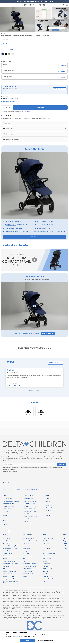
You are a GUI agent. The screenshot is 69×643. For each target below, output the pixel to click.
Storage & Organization (9, 571)
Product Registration (30, 509)
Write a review (54, 363)
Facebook (49, 508)
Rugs (4, 569)
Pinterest (48, 510)
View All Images (53, 28)
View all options (47, 333)
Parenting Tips (28, 498)
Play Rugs (45, 566)
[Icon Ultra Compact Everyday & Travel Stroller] (2, 53)
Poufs (44, 581)
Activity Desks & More (49, 553)
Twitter (48, 515)
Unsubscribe (6, 482)
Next (9, 531)
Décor (24, 558)
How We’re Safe (7, 498)
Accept (27, 640)
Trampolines (46, 563)
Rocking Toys (47, 561)
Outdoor (45, 551)
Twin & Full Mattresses (29, 566)
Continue (61, 464)
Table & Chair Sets (28, 556)
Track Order (27, 519)
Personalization (7, 551)
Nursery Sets (6, 538)
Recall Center (7, 509)
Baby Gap (5, 543)
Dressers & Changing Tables (11, 546)
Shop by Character (28, 574)
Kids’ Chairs (26, 553)
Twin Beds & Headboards (30, 541)
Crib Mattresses (7, 553)
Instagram (49, 505)
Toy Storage (46, 548)
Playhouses (46, 543)
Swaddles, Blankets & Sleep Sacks (10, 582)
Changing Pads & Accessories (11, 579)
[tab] (29, 390)
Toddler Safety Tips (8, 506)
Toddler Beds (26, 543)
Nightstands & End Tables (10, 563)
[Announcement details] (39, 489)
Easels (44, 546)
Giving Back (6, 518)
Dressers (25, 546)
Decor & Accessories (9, 561)
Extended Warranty (30, 511)
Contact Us (27, 521)
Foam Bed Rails (27, 569)
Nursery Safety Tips (8, 504)
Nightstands (26, 548)
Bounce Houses (47, 569)
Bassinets (5, 558)
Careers (5, 524)
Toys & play (46, 541)
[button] (34, 260)
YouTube (48, 513)
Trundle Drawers (7, 574)
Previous (4, 531)
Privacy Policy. (31, 636)
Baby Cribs (6, 541)
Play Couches (47, 558)
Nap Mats (25, 576)
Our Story (5, 515)
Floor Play (45, 574)
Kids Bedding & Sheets (29, 563)
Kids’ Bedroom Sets (28, 538)
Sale (47, 498)
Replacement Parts (30, 506)
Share (62, 28)
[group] (34, 66)
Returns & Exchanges (30, 516)
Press (4, 520)
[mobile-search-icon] (63, 5)
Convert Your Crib (29, 504)
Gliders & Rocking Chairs (10, 548)
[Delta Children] (34, 444)
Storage (25, 551)
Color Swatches (29, 524)
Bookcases (6, 566)
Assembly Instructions (30, 501)
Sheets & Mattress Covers (10, 556)
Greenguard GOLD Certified (11, 501)
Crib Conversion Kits (8, 576)
